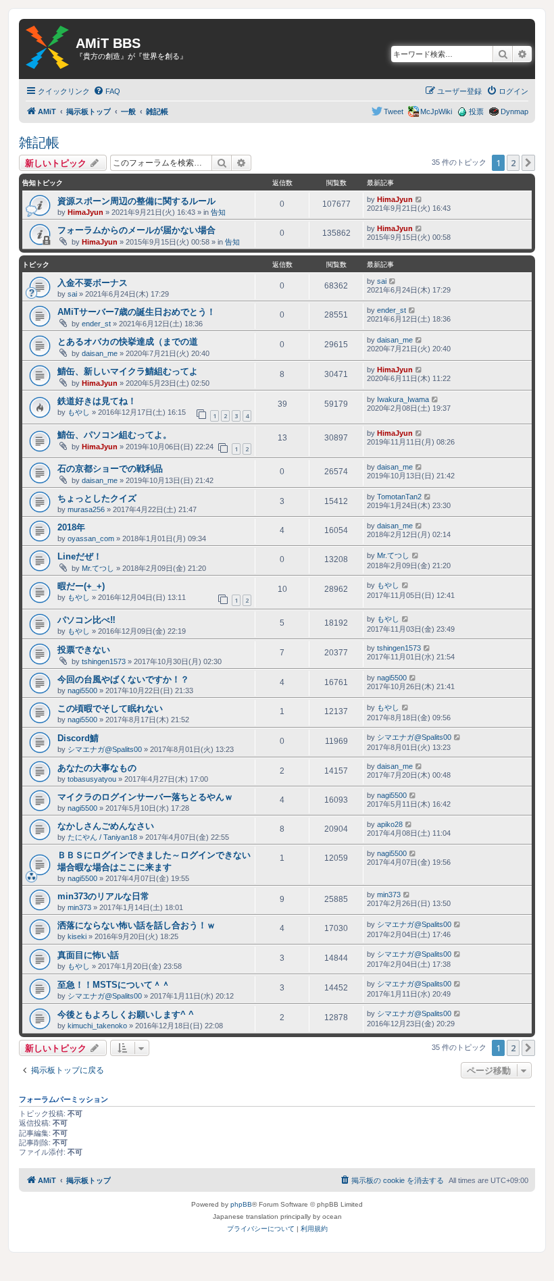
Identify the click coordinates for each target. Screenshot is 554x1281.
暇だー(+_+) (81, 586)
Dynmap (514, 111)
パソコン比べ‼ (86, 620)
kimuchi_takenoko (97, 1026)
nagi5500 (82, 690)
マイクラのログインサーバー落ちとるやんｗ (145, 797)
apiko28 (390, 824)
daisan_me (100, 353)
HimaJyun (85, 212)
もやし (79, 412)
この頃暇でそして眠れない (110, 708)
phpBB (241, 1204)
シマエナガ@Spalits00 (105, 749)
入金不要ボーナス (92, 283)
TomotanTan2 (399, 497)
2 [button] (513, 163)
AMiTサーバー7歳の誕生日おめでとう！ (136, 312)
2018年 (71, 527)
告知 (218, 212)
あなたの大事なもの (96, 768)
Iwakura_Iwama (403, 399)
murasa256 (86, 509)
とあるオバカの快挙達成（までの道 (127, 341)
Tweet (393, 111)
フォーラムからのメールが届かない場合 (136, 230)
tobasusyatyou (92, 779)
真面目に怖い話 (88, 955)
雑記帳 (39, 142)
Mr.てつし (98, 568)
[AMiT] (47, 48)
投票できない (83, 650)
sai (72, 294)
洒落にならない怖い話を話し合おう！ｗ (136, 925)
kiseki (77, 936)
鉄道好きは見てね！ (96, 401)
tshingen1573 (104, 661)
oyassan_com (91, 538)
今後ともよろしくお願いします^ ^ (125, 1014)
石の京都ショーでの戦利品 (110, 468)
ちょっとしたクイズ (96, 498)
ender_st (96, 324)
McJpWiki (436, 111)
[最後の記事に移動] (419, 199)
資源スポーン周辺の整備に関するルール (136, 201)
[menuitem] (106, 91)
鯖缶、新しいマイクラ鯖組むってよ (127, 371)
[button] (528, 163)
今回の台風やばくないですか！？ (123, 679)
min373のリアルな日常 (103, 896)
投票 (476, 111)
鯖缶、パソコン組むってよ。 (114, 435)
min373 (79, 907)
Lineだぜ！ (79, 556)
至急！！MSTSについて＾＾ (113, 985)
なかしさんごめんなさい (105, 826)
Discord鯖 (78, 738)
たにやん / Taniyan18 (102, 837)
